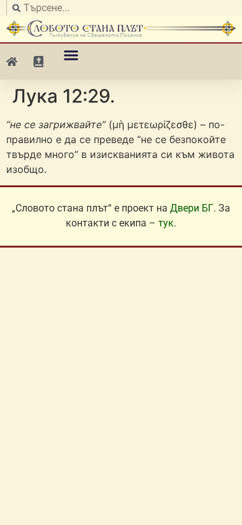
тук (166, 223)
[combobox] (121, 8)
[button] (71, 55)
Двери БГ (191, 208)
